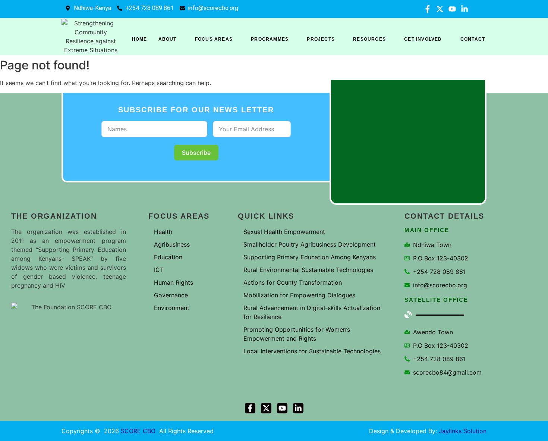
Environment (171, 308)
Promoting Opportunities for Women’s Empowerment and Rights (296, 334)
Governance (171, 295)
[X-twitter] (440, 9)
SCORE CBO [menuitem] (138, 431)
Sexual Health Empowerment (284, 231)
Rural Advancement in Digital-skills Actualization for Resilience (311, 312)
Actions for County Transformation (292, 282)
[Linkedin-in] (464, 9)
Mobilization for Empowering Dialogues (299, 295)
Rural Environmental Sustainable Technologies (308, 269)
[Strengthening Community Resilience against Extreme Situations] (91, 36)
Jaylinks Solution (462, 431)
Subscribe (196, 152)
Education (168, 257)
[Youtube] (452, 9)
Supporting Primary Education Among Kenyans (309, 257)
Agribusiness (172, 244)
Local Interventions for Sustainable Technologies (312, 351)
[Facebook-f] (427, 9)
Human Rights (173, 282)
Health (163, 231)
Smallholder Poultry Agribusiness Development (309, 244)
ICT (159, 269)
